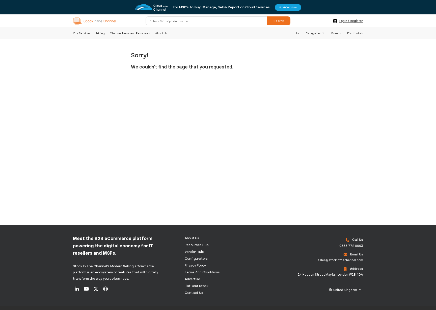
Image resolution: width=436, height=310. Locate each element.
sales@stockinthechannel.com (340, 260)
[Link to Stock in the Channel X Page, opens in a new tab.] (96, 291)
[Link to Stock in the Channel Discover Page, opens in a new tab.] (105, 291)
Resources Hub (196, 245)
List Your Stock (196, 285)
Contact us (194, 292)
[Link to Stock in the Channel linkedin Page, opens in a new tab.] (77, 291)
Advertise (192, 279)
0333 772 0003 (351, 246)
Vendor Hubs (195, 251)
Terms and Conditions (202, 272)
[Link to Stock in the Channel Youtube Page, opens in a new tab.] (87, 291)
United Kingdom (345, 290)
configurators (196, 258)
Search (279, 21)
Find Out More (288, 7)
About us (192, 238)
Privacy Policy (195, 265)
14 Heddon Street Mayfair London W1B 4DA (330, 274)
